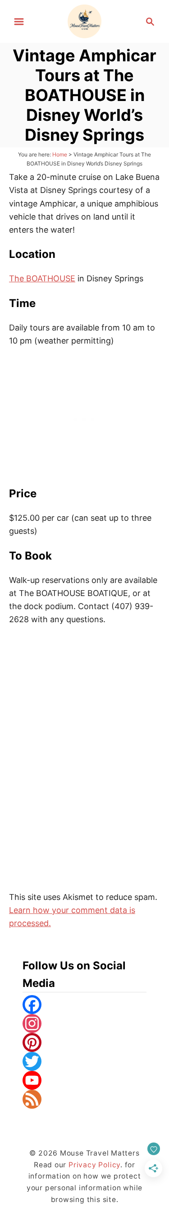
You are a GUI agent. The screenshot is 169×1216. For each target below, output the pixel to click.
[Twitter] (84, 1061)
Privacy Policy (94, 1165)
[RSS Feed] (84, 1099)
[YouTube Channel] (84, 1080)
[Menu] (19, 21)
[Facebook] (84, 1004)
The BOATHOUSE (42, 278)
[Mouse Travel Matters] (84, 20)
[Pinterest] (84, 1042)
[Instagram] (84, 1023)
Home (59, 154)
